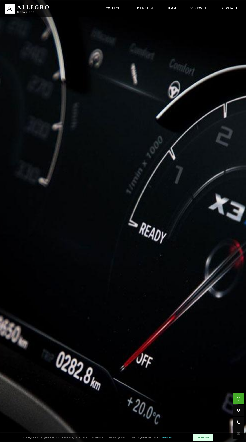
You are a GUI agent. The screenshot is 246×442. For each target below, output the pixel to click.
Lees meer (167, 437)
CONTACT (230, 8)
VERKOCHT (199, 8)
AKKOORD (203, 437)
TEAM (171, 8)
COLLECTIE (114, 8)
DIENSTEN (145, 8)
